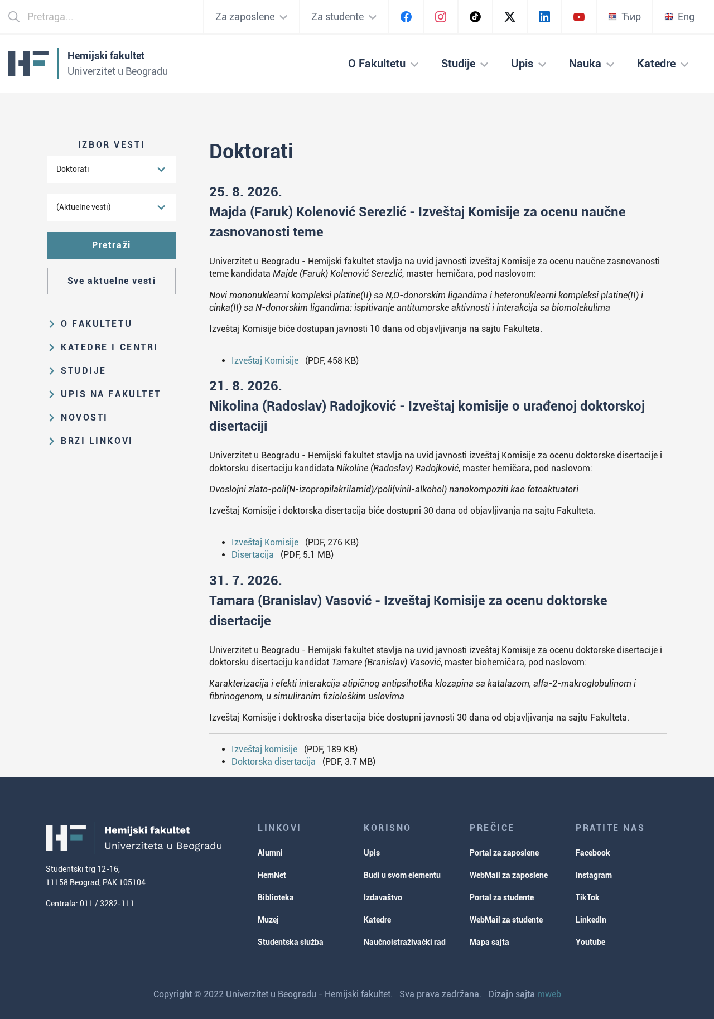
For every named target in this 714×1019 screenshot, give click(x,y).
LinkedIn (591, 919)
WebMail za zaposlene (509, 875)
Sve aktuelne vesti (111, 281)
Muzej (268, 919)
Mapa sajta (489, 942)
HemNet (272, 875)
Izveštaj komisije (264, 749)
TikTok (588, 897)
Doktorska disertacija (273, 761)
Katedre (377, 919)
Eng (686, 16)
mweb (549, 994)
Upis (372, 852)
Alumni (270, 852)
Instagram (594, 875)
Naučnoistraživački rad (405, 942)
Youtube (590, 942)
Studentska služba (291, 942)
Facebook (593, 852)
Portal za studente (502, 897)
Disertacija (252, 554)
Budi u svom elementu (402, 875)
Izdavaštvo (383, 897)
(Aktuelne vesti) (83, 206)
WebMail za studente (506, 919)
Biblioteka (276, 897)
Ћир (631, 16)
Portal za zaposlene (504, 852)
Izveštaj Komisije (264, 360)
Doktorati (72, 169)
